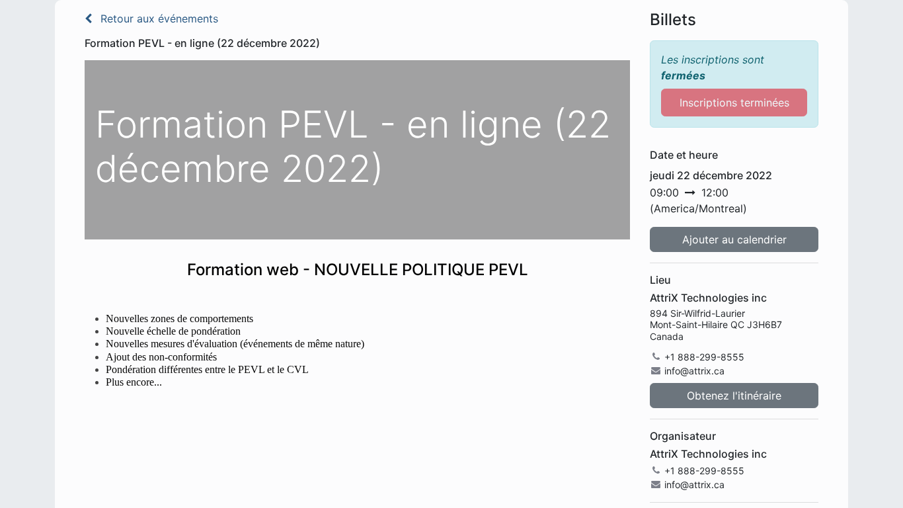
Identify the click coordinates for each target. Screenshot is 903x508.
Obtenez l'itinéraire (734, 395)
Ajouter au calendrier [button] (734, 239)
